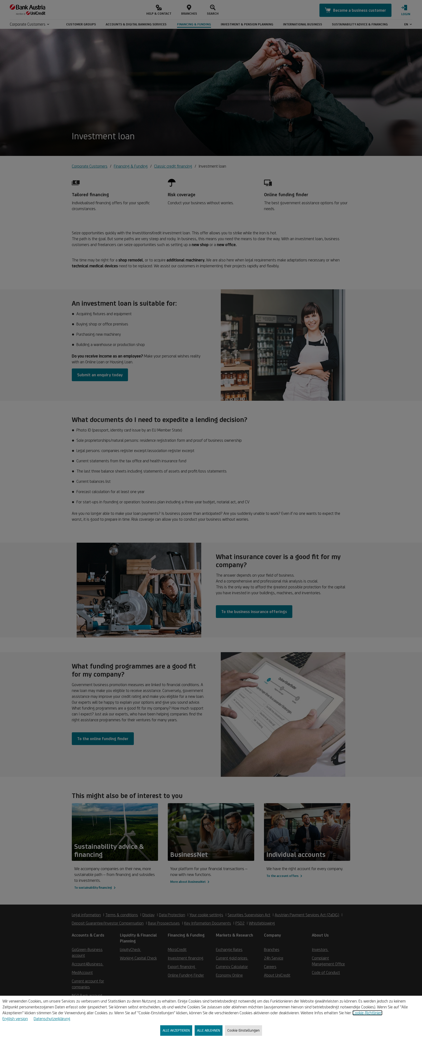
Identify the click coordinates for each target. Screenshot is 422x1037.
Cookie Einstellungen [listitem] (243, 1030)
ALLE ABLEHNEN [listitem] (208, 1030)
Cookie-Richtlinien (367, 1012)
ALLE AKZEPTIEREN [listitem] (176, 1030)
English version (15, 1018)
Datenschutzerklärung (52, 1018)
